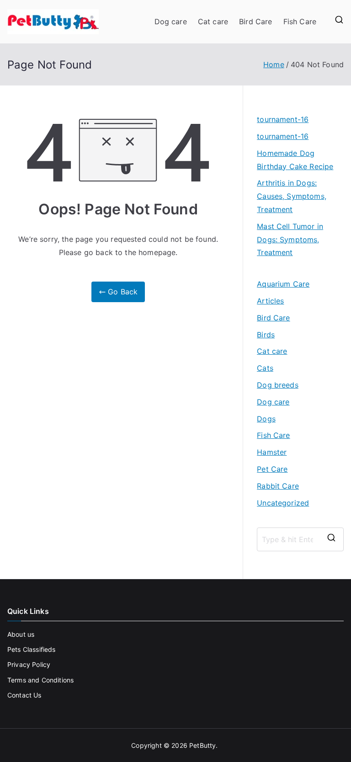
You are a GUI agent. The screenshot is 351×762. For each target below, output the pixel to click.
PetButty (202, 745)
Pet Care (272, 469)
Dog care (170, 21)
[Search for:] (300, 539)
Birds (266, 334)
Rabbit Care (278, 485)
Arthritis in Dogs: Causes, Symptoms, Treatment (291, 196)
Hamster (272, 452)
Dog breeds (277, 384)
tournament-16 (282, 119)
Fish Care (299, 21)
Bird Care (255, 21)
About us (20, 634)
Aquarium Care (283, 283)
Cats (265, 368)
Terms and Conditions (40, 680)
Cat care (213, 21)
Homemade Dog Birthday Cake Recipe (295, 160)
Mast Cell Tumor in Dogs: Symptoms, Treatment (290, 239)
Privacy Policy (28, 664)
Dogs (266, 418)
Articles (270, 300)
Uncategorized (283, 502)
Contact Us (24, 695)
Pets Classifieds (31, 649)
